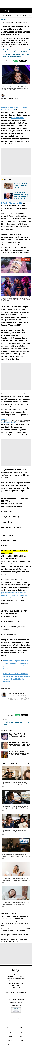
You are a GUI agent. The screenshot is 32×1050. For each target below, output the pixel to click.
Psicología (24, 15)
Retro (21, 1036)
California (7, 15)
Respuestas (10, 1028)
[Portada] (16, 972)
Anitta (5, 722)
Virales (10, 1040)
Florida (2, 15)
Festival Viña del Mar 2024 (16, 722)
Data (22, 1032)
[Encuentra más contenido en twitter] (7, 61)
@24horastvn (4, 419)
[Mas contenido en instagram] (18, 1018)
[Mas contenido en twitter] (16, 1018)
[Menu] (2, 11)
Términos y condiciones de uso (16, 999)
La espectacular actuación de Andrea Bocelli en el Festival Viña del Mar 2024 (21, 195)
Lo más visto (6, 730)
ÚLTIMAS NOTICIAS (8, 914)
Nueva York (18, 15)
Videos (22, 1028)
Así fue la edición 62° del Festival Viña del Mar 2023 (21, 185)
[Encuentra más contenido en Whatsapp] (10, 61)
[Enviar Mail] (2, 98)
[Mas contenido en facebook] (13, 1018)
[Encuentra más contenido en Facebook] (3, 61)
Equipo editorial (16, 974)
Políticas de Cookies (16, 1005)
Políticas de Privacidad (16, 1002)
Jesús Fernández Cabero (11, 98)
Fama (10, 1036)
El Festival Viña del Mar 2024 (12, 203)
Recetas (22, 1040)
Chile (5, 724)
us (10, 1032)
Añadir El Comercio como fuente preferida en (16, 22)
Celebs (28, 722)
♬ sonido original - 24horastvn (8, 422)
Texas (12, 15)
